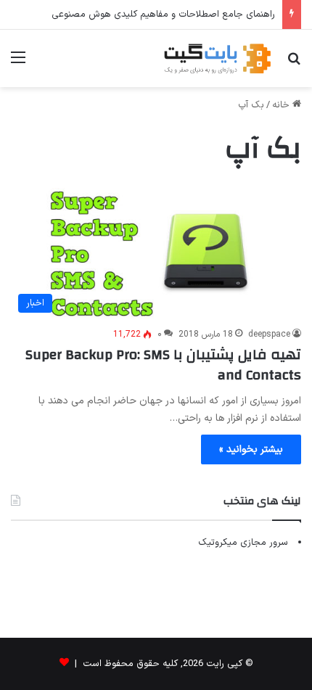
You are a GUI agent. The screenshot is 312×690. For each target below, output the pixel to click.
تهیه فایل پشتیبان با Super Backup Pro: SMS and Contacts (163, 364)
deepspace (269, 334)
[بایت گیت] (218, 58)
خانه (282, 105)
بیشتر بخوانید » (251, 449)
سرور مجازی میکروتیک (243, 542)
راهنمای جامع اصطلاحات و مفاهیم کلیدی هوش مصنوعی (163, 14)
